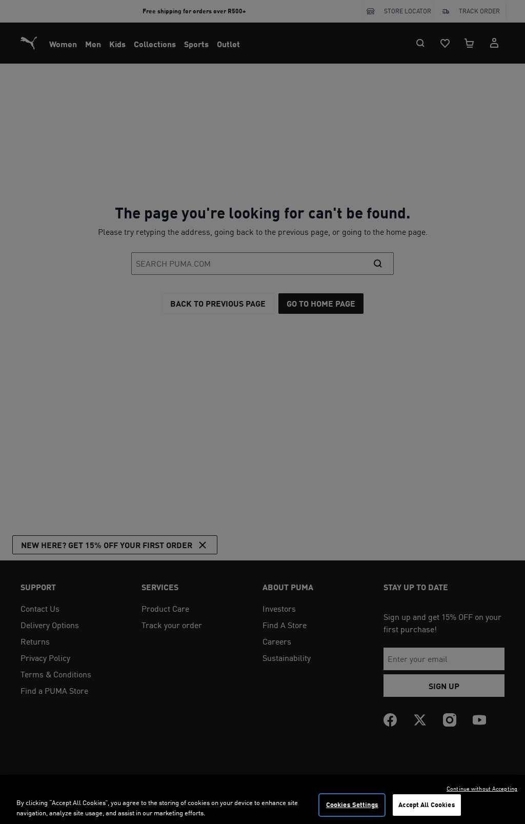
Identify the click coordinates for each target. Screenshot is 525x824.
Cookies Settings (352, 804)
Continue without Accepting (482, 788)
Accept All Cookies (426, 804)
